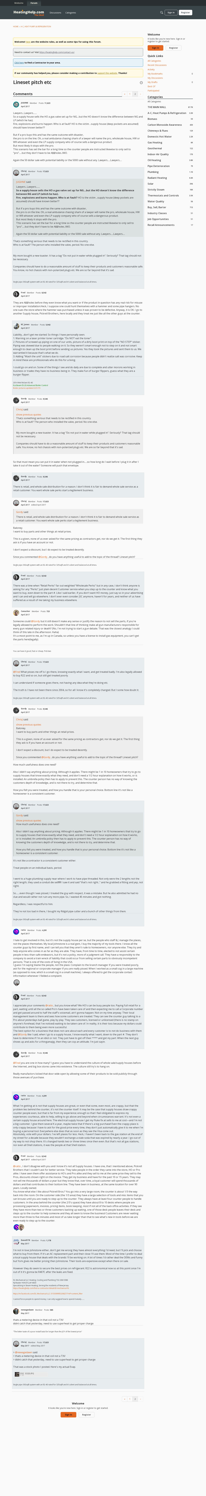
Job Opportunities (170, 219)
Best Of (151, 86)
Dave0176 (25, 1240)
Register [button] (86, 1414)
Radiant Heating (170, 177)
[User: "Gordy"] (16, 400)
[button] (141, 83)
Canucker (25, 611)
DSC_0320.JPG (27, 1373)
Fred (23, 292)
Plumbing (170, 171)
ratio (23, 930)
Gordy (24, 398)
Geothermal (170, 148)
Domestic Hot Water (170, 136)
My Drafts (170, 82)
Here (28, 41)
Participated (153, 90)
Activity (151, 69)
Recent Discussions (157, 65)
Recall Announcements (170, 224)
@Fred (16, 672)
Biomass (170, 118)
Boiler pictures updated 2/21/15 (26, 388)
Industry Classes (170, 213)
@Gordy (42, 557)
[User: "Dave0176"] (16, 1242)
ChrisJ (24, 171)
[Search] (161, 12)
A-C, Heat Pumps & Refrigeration (170, 113)
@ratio (49, 1005)
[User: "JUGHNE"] (16, 105)
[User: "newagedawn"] (16, 1311)
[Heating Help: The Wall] (29, 12)
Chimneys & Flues (170, 130)
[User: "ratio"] (16, 932)
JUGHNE (24, 103)
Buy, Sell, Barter (170, 207)
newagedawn (27, 1310)
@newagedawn (23, 1352)
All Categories (154, 60)
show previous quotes (28, 414)
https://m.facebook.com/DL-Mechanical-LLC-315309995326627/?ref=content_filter (48, 1293)
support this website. (107, 73)
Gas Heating (170, 142)
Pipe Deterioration (170, 166)
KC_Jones (25, 324)
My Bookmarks (170, 73)
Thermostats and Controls (170, 195)
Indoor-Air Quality (170, 154)
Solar (170, 183)
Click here (19, 62)
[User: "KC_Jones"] (16, 326)
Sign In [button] (68, 1414)
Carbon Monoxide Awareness (170, 124)
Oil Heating (170, 160)
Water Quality (170, 201)
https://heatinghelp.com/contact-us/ (56, 52)
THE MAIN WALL (170, 107)
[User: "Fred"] (16, 294)
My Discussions (155, 77)
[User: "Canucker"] (16, 613)
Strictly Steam (170, 189)
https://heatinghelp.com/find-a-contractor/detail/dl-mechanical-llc (41, 1288)
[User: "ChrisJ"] (16, 173)
